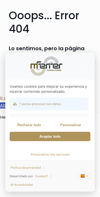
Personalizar (70, 125)
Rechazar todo (29, 125)
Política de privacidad (26, 167)
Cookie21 (41, 176)
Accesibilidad (23, 185)
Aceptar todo (50, 136)
